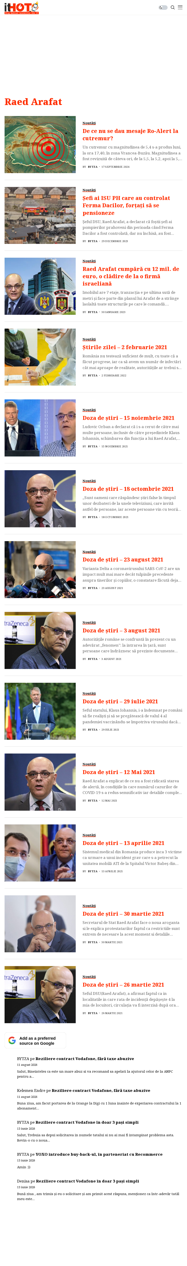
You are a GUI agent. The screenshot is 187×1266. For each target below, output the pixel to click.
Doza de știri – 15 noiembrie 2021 (128, 417)
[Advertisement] (93, 49)
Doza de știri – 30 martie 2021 (123, 913)
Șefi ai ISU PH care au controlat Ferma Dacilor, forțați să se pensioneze (126, 205)
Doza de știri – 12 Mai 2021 (119, 772)
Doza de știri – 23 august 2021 (123, 559)
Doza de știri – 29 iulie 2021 (120, 701)
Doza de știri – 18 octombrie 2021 (128, 488)
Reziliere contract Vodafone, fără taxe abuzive (85, 1058)
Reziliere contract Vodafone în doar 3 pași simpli (87, 1122)
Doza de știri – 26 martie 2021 (123, 984)
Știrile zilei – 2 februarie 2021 (125, 347)
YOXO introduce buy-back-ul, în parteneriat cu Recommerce (99, 1154)
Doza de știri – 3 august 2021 (121, 630)
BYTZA (92, 166)
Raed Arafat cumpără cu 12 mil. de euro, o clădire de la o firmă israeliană (131, 276)
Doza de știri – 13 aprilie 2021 (123, 843)
